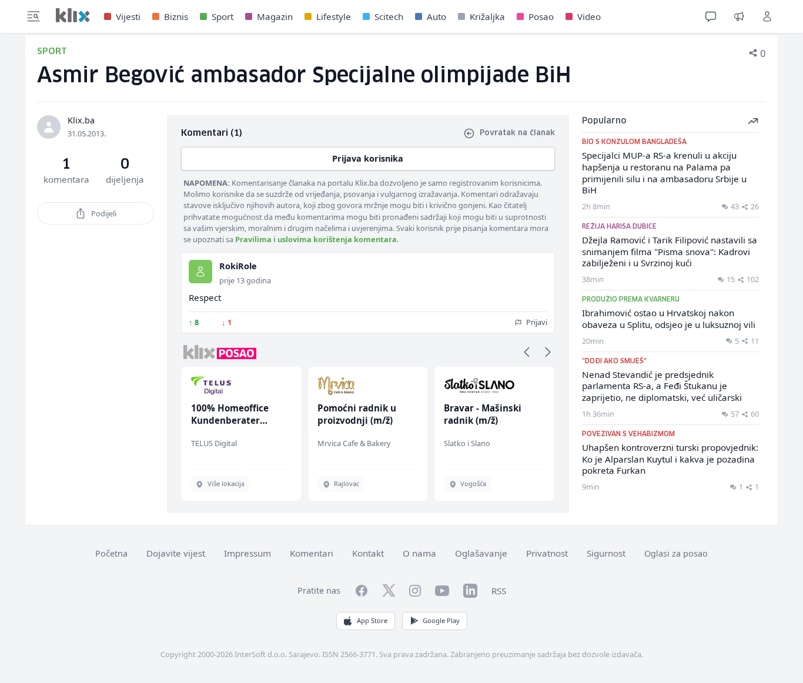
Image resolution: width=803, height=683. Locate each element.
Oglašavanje (481, 553)
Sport (222, 16)
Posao (541, 16)
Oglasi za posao (676, 553)
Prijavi (535, 322)
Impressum (247, 553)
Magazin (275, 16)
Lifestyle (333, 16)
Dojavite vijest (175, 553)
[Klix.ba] (73, 15)
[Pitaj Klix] (710, 16)
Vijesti (128, 16)
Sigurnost (606, 553)
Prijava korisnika (367, 158)
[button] (527, 352)
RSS (498, 591)
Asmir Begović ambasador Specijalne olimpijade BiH (304, 76)
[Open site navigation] (33, 16)
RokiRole (238, 266)
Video (589, 16)
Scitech (388, 16)
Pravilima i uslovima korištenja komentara (316, 239)
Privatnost (547, 553)
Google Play (441, 620)
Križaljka (487, 16)
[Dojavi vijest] (739, 16)
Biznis (176, 16)
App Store (372, 620)
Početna (111, 553)
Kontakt (368, 553)
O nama (419, 553)
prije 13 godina (245, 280)
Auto (436, 16)
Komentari (311, 553)
